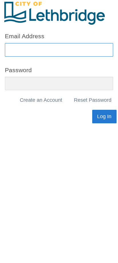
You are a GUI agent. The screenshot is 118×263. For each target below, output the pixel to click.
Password (18, 69)
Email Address (24, 36)
